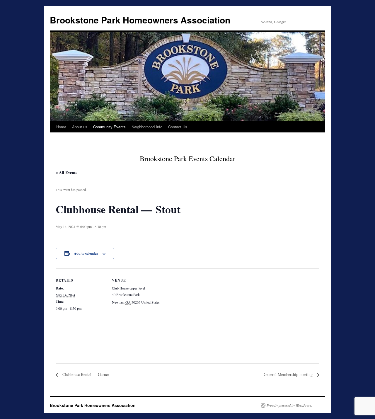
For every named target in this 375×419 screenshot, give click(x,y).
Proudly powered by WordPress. (289, 405)
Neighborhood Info (147, 127)
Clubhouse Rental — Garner (85, 374)
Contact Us (177, 127)
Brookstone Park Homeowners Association (140, 19)
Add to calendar (86, 253)
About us (79, 127)
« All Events (66, 172)
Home (61, 127)
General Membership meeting (289, 374)
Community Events (109, 127)
